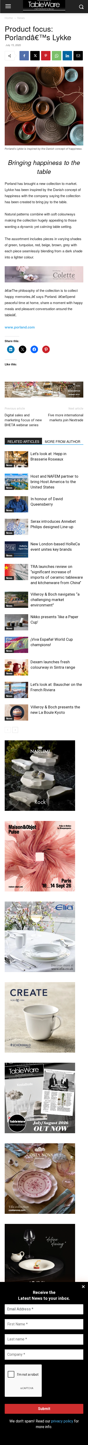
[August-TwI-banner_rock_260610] (40, 809)
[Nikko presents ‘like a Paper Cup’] (16, 622)
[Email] (78, 55)
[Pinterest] (45, 55)
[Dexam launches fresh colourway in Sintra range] (16, 667)
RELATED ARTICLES (23, 441)
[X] (35, 55)
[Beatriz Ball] (44, 274)
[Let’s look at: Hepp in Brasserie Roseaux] (16, 459)
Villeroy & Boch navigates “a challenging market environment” (55, 599)
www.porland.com (20, 327)
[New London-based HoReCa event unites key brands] (16, 549)
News (21, 18)
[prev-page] (8, 730)
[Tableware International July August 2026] (40, 1132)
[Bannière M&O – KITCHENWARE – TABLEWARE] (40, 890)
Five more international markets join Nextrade (65, 417)
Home (9, 18)
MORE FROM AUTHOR (62, 441)
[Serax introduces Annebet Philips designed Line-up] (16, 527)
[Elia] (40, 971)
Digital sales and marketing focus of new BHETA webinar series (23, 420)
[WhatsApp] (56, 55)
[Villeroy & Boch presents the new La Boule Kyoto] (16, 712)
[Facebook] (24, 55)
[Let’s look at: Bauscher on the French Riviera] (16, 690)
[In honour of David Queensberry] (16, 504)
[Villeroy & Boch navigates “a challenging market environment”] (16, 600)
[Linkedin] (67, 55)
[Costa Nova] (40, 1212)
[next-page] (15, 730)
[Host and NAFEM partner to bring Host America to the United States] (16, 482)
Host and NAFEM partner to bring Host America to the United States (54, 481)
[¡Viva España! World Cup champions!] (16, 645)
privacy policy (62, 1421)
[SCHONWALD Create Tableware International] (40, 1051)
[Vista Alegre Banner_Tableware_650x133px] (44, 390)
